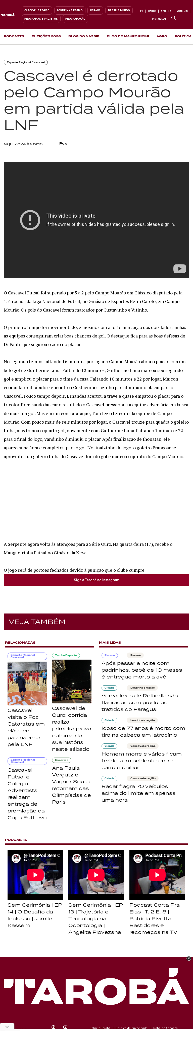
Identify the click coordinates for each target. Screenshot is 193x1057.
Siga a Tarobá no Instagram (96, 580)
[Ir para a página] (173, 18)
